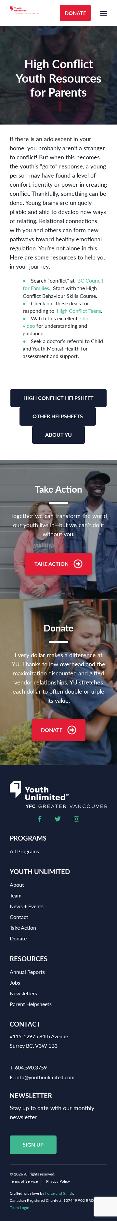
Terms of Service (24, 1181)
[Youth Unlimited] (24, 13)
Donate (75, 13)
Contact (19, 917)
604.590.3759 (31, 1067)
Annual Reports (27, 971)
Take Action (51, 563)
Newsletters (23, 993)
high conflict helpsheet (58, 398)
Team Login (19, 1208)
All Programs (24, 851)
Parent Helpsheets (31, 1004)
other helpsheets (57, 416)
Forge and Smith (59, 1193)
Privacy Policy (58, 1181)
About (17, 884)
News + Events (27, 906)
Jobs (15, 982)
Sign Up (33, 1144)
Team (15, 895)
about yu (58, 434)
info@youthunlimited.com (44, 1077)
